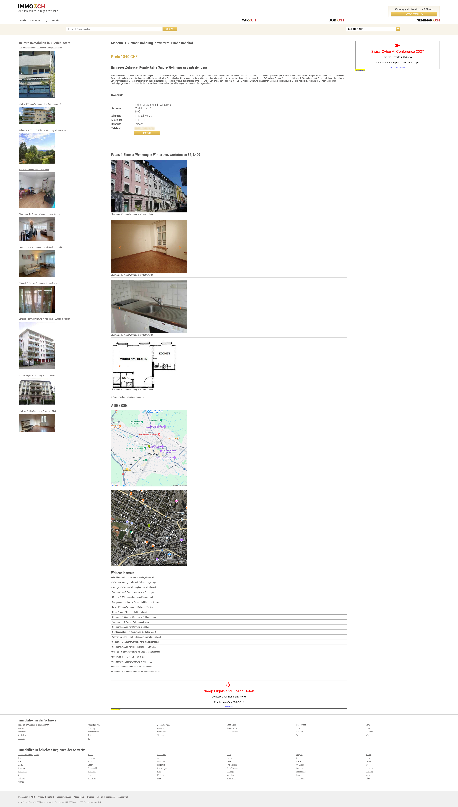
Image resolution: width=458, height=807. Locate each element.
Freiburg (91, 728)
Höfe (159, 778)
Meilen (368, 754)
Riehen (299, 761)
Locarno (369, 768)
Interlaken (161, 761)
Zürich (90, 754)
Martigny (161, 775)
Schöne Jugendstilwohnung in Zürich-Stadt (37, 375)
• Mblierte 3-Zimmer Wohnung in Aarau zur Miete (131, 666)
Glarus (21, 728)
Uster (229, 754)
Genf (159, 771)
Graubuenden (232, 728)
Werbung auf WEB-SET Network (66, 802)
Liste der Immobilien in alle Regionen (33, 725)
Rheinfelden (232, 765)
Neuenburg (23, 731)
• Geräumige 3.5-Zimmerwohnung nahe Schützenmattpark (135, 642)
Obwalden (161, 731)
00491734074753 (145, 128)
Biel (19, 761)
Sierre (90, 775)
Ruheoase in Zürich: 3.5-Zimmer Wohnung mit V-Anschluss (43, 130)
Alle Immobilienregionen (28, 754)
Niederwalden (93, 731)
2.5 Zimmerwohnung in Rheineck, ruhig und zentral (40, 47)
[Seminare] (428, 20)
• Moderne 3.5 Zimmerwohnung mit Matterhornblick (133, 597)
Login (46, 20)
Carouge (230, 771)
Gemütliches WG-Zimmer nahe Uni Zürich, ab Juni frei (41, 247)
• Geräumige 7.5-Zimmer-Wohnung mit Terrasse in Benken (135, 671)
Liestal (368, 761)
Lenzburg (161, 765)
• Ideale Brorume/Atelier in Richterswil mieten (130, 612)
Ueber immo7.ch (64, 797)
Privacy (41, 797)
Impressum (23, 797)
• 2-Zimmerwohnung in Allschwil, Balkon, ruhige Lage (133, 582)
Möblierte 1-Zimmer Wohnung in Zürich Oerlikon (39, 283)
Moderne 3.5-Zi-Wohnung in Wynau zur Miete (38, 411)
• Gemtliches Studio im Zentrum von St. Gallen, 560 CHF (134, 632)
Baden (90, 765)
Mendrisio (92, 771)
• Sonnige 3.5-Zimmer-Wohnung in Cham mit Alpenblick (134, 587)
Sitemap (90, 797)
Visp (368, 775)
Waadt (299, 735)
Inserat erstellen (414, 14)
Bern (368, 725)
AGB (33, 797)
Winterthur (161, 754)
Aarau (20, 765)
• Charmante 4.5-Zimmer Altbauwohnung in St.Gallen (133, 647)
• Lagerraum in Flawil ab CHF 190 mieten (128, 657)
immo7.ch (110, 797)
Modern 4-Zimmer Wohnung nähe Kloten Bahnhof (40, 104)
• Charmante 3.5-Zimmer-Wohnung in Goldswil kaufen (133, 617)
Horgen (299, 754)
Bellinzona (22, 771)
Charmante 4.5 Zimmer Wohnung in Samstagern (39, 214)
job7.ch (100, 797)
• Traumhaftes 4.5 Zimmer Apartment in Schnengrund (133, 592)
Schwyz (299, 731)
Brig (298, 775)
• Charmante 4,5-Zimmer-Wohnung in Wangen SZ (131, 662)
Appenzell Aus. (163, 725)
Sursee (299, 758)
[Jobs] (336, 20)
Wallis (368, 735)
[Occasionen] (249, 20)
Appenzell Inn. (94, 725)
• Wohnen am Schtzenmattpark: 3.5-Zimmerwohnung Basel (136, 637)
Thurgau (160, 735)
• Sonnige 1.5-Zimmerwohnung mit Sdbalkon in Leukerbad (135, 651)
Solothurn (370, 731)
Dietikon (91, 758)
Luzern (369, 728)
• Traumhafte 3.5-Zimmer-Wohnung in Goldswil (131, 622)
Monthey (230, 775)
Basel (229, 761)
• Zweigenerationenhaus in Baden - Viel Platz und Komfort (135, 602)
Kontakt (55, 20)
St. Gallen (300, 765)
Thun (90, 761)
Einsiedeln (92, 778)
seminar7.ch (123, 797)
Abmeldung (79, 797)
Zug (89, 738)
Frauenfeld (92, 768)
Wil (367, 765)
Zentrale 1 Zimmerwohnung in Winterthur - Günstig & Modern (44, 319)
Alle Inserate (35, 20)
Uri (228, 735)
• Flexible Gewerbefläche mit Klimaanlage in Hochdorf (133, 577)
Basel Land (231, 725)
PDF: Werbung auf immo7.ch (90, 802)
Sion (20, 775)
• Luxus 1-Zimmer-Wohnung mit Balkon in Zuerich (132, 607)
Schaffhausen (232, 731)
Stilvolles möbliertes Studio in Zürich (34, 169)
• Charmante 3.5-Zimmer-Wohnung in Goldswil (130, 627)
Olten (368, 778)
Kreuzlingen (162, 768)
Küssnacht (231, 778)
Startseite (22, 20)
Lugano (299, 768)
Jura (298, 728)
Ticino (90, 735)
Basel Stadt (301, 725)
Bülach (21, 758)
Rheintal (21, 768)
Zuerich (21, 738)
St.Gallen (22, 735)
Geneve (160, 728)
